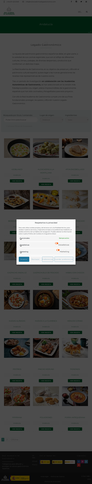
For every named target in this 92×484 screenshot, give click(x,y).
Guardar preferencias (64, 259)
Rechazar (36, 259)
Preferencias (47, 259)
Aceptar (24, 259)
